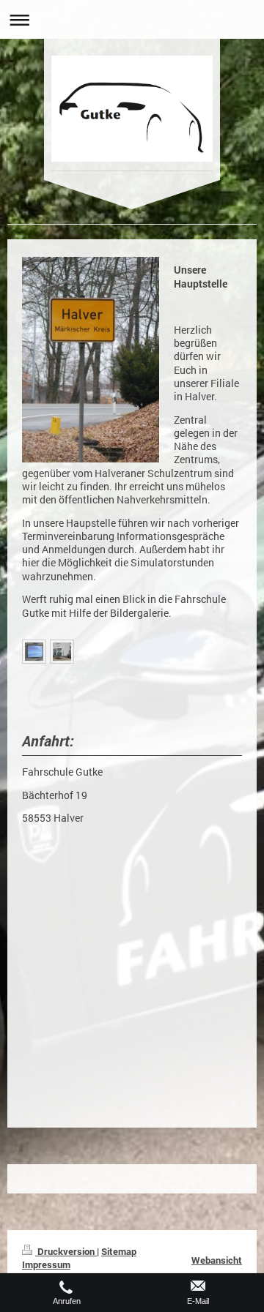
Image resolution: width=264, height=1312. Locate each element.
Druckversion (66, 1251)
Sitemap (118, 1251)
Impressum (46, 1264)
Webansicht (216, 1260)
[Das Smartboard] (34, 651)
